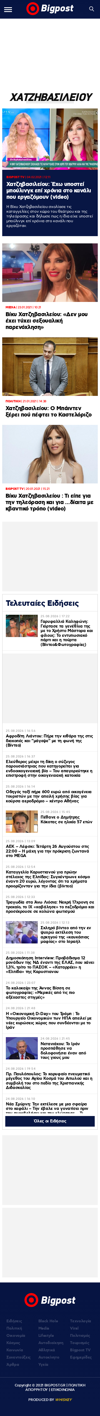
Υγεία (43, 1364)
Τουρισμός (79, 1342)
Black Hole (48, 1321)
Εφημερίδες (81, 1357)
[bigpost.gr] (50, 9)
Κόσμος (13, 1342)
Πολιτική (14, 1328)
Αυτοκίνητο (48, 1357)
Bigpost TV (80, 1350)
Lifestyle (46, 1335)
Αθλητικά (46, 1350)
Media (43, 1328)
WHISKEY (63, 1400)
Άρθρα (12, 1364)
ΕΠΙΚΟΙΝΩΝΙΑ (63, 1390)
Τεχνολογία (80, 1321)
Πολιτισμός (80, 1335)
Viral (74, 1328)
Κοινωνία (14, 1350)
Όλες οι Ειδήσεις (50, 1121)
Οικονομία (15, 1335)
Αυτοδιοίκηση (50, 1342)
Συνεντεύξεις (18, 1357)
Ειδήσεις (14, 1321)
